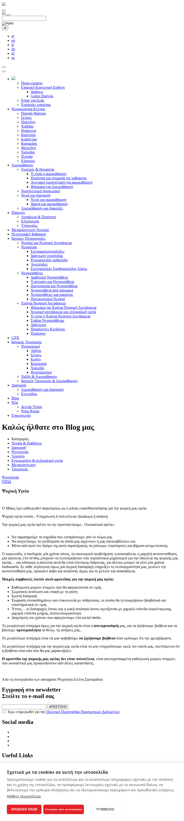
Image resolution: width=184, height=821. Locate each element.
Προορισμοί (30, 346)
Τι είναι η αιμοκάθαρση (48, 174)
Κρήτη (36, 359)
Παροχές (18, 213)
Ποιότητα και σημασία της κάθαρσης (59, 178)
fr (13, 45)
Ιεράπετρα (29, 139)
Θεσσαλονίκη (41, 372)
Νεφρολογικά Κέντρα (28, 109)
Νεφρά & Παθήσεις (27, 443)
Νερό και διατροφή (35, 195)
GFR (15, 338)
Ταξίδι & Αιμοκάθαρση (39, 377)
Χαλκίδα (27, 152)
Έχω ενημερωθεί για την (64, 712)
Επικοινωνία (21, 415)
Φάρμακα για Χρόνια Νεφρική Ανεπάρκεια (63, 307)
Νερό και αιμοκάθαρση (48, 200)
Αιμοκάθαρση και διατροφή (42, 389)
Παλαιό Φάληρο (33, 113)
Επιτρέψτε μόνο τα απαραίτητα (63, 809)
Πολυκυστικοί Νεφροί (48, 299)
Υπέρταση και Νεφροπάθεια (52, 282)
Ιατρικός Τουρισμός (27, 342)
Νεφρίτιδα (29, 247)
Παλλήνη (28, 122)
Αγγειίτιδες (39, 264)
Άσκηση (18, 456)
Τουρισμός (20, 469)
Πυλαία (27, 156)
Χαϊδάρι (27, 126)
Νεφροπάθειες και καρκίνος (52, 295)
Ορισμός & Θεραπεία (37, 169)
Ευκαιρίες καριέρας (36, 105)
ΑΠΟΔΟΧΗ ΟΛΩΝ (24, 809)
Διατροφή (19, 385)
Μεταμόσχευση (23, 465)
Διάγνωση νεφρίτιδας (47, 256)
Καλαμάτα (29, 143)
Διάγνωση (38, 325)
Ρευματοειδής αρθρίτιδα (49, 260)
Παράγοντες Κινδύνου (48, 329)
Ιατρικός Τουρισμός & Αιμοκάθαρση (49, 381)
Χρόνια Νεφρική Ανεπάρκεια (43, 303)
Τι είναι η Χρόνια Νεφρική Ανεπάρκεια (60, 316)
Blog (15, 398)
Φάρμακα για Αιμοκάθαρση (52, 187)
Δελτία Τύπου (31, 407)
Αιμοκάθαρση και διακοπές (42, 208)
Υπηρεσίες (29, 225)
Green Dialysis (42, 96)
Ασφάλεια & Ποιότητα (38, 217)
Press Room (30, 411)
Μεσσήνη (28, 148)
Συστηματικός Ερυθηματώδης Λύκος (59, 269)
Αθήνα (36, 351)
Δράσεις (37, 92)
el (5, 27)
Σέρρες (26, 118)
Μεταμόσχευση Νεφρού (30, 230)
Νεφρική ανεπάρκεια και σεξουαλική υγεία (63, 312)
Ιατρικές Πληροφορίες (29, 238)
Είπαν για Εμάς (32, 100)
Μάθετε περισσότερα (24, 796)
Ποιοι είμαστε (32, 83)
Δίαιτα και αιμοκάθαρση (49, 204)
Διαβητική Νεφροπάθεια (49, 277)
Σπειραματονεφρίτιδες (47, 251)
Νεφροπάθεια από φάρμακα (52, 290)
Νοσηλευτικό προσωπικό (40, 191)
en (13, 40)
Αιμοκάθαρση (22, 165)
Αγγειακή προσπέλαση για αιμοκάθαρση (61, 182)
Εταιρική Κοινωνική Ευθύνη (43, 87)
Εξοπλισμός (30, 221)
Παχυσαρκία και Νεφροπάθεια (54, 286)
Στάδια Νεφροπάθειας (47, 320)
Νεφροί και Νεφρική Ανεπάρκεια (46, 243)
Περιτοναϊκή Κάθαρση (29, 234)
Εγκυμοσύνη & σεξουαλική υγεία (37, 460)
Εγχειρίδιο (29, 394)
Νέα (15, 402)
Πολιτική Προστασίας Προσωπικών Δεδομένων (83, 712)
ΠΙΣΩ (6, 482)
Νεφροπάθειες (32, 273)
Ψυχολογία (20, 452)
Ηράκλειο (28, 131)
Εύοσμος (28, 161)
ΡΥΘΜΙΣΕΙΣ (105, 809)
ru (13, 58)
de (13, 49)
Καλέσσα (28, 135)
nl (13, 53)
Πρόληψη (38, 333)
